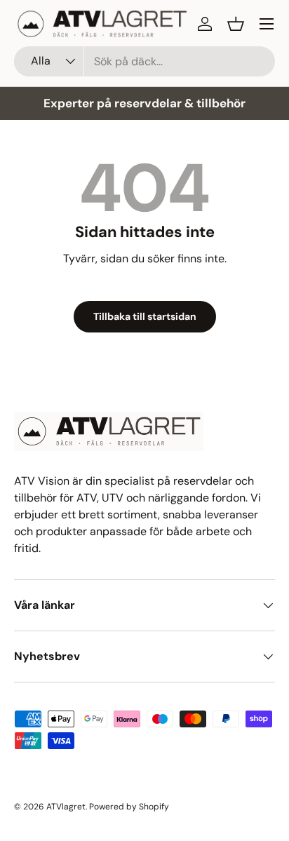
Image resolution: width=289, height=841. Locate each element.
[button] (235, 23)
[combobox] (144, 61)
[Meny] (266, 23)
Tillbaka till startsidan (144, 316)
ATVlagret (66, 806)
